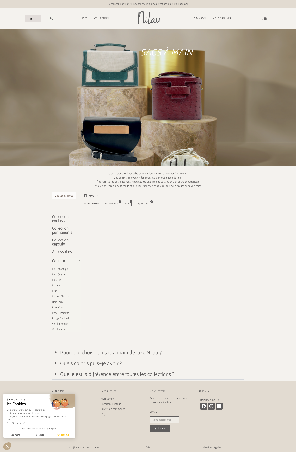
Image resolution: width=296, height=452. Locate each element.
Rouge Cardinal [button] (60, 318)
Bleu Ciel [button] (56, 279)
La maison (199, 18)
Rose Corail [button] (58, 307)
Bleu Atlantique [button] (60, 268)
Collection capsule (60, 241)
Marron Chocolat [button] (61, 296)
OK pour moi (63, 434)
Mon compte (108, 398)
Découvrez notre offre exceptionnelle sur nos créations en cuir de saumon (148, 3)
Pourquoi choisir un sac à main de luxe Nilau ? (111, 352)
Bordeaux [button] (57, 285)
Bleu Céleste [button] (59, 274)
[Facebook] (203, 406)
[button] (148, 352)
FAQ (103, 414)
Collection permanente (62, 230)
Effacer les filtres (64, 195)
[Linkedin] (219, 406)
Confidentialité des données (84, 447)
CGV (148, 447)
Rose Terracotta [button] (60, 312)
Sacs (84, 18)
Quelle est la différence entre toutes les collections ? (117, 374)
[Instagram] (211, 406)
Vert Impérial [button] (59, 329)
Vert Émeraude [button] (60, 323)
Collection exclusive (60, 218)
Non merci (15, 434)
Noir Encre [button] (58, 301)
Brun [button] (54, 290)
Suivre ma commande (113, 408)
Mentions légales (212, 447)
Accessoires (62, 251)
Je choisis (39, 434)
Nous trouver (222, 18)
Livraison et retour (111, 403)
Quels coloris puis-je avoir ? (91, 363)
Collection (101, 18)
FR (30, 18)
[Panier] (264, 18)
